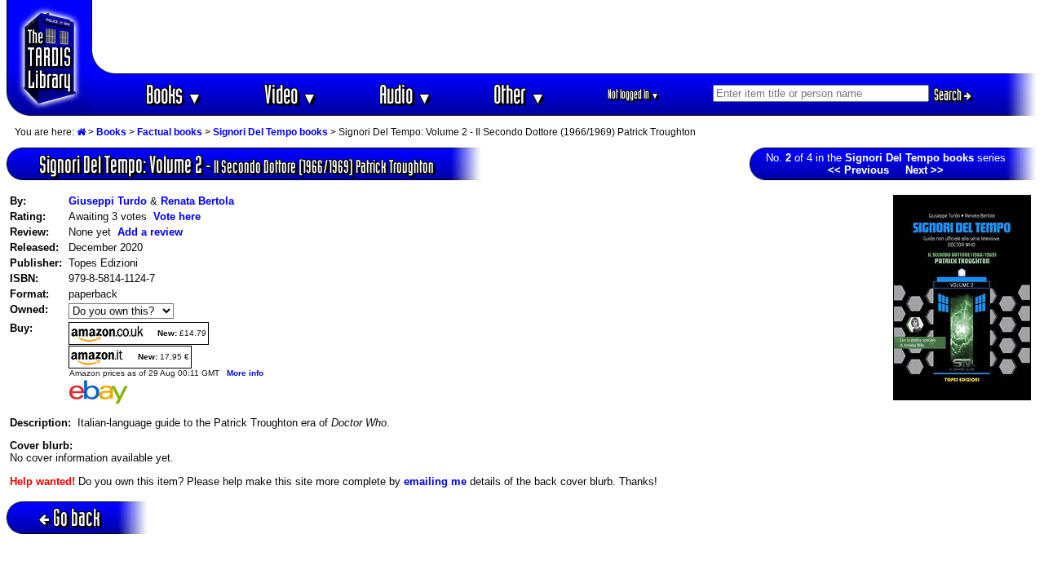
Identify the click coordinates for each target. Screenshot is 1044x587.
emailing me (435, 481)
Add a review (150, 232)
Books (174, 94)
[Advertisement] (565, 36)
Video (290, 94)
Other (519, 94)
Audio (405, 94)
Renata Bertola (197, 201)
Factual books (169, 132)
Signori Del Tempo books (270, 132)
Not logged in (633, 94)
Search (949, 95)
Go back (76, 517)
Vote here (177, 216)
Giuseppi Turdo (108, 201)
